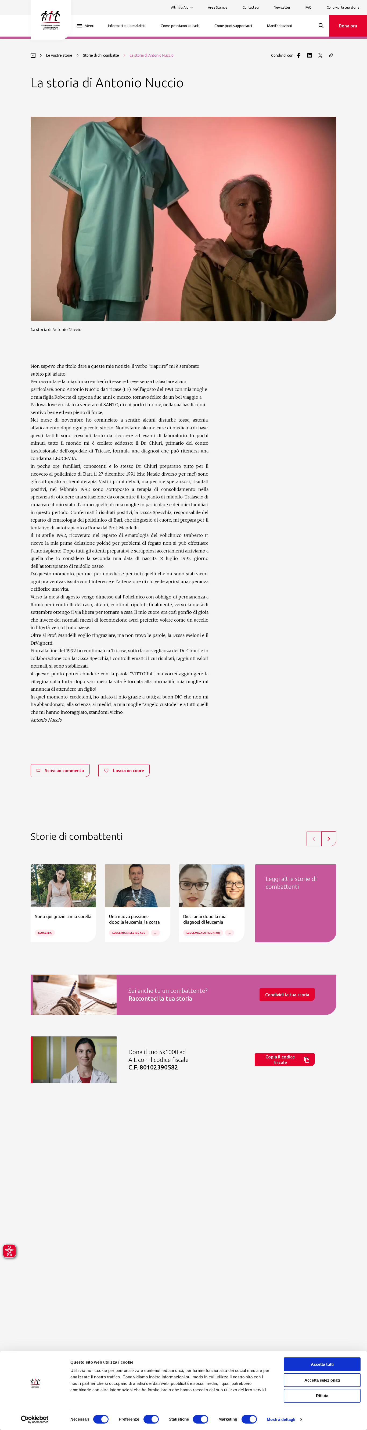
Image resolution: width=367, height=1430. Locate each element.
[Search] (321, 25)
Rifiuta (322, 1395)
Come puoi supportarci (233, 26)
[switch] (151, 1419)
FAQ (308, 7)
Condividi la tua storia (343, 7)
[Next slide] (328, 838)
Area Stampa (218, 7)
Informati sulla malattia (127, 26)
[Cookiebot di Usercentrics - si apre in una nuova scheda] (34, 1419)
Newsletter (282, 7)
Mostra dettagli (281, 1419)
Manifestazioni (279, 26)
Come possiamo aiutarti (180, 26)
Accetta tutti (322, 1364)
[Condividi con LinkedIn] (309, 55)
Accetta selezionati (322, 1380)
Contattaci (251, 7)
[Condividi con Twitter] (320, 55)
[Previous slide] (313, 838)
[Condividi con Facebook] (298, 55)
